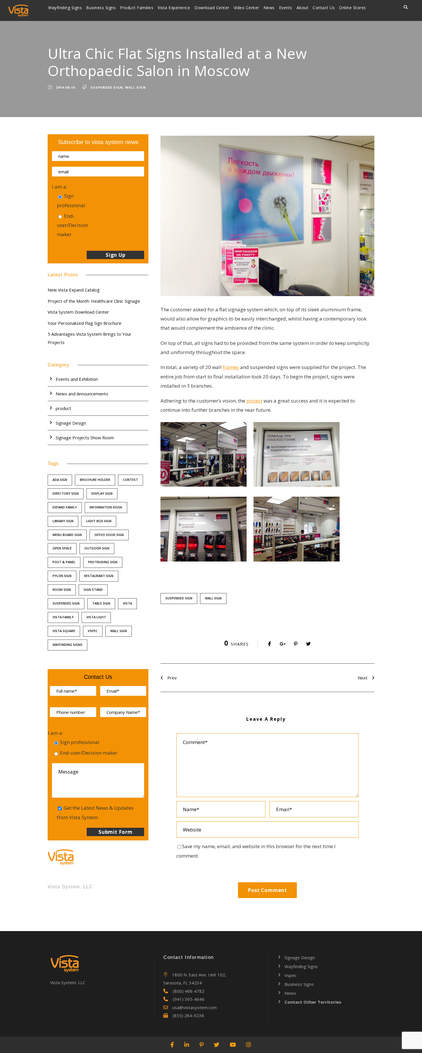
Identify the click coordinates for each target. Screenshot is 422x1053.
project (254, 400)
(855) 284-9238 (188, 1015)
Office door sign (109, 535)
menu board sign (67, 535)
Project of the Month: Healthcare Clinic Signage (94, 301)
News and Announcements (82, 394)
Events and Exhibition (77, 379)
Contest (130, 479)
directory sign (66, 493)
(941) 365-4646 (188, 999)
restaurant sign (98, 576)
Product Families (136, 7)
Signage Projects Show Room (85, 437)
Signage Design (71, 423)
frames (231, 367)
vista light (96, 617)
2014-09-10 (65, 87)
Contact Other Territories (312, 1002)
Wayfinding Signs (65, 7)
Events (285, 7)
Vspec (93, 631)
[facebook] (173, 1044)
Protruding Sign (102, 562)
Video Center (246, 7)
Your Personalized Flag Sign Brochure (84, 323)
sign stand (93, 589)
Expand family (65, 507)
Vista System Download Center (78, 312)
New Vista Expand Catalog (74, 290)
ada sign (60, 479)
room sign (62, 589)
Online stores (352, 7)
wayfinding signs (67, 644)
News (269, 7)
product (63, 408)
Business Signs (101, 7)
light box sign (98, 521)
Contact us (324, 7)
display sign (102, 493)
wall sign (135, 87)
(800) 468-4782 (188, 991)
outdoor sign (96, 548)
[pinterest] (202, 1044)
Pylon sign (62, 576)
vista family (63, 617)
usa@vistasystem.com (194, 1007)
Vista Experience (174, 7)
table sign (101, 603)
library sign (63, 521)
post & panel (64, 562)
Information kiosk (106, 507)
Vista (127, 603)
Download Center (211, 7)
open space (62, 548)
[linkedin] (187, 1044)
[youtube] (233, 1044)
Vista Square (64, 631)
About (303, 7)
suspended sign (106, 87)
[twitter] (217, 1044)
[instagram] (248, 1044)
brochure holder (95, 479)
